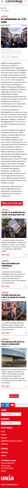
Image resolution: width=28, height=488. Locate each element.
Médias (5, 16)
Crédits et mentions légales (9, 485)
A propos (3, 435)
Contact (3, 471)
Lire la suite (6, 254)
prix (8, 57)
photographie (14, 57)
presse (3, 57)
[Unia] (7, 477)
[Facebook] (3, 405)
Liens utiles (4, 444)
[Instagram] (7, 405)
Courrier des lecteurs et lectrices (11, 441)
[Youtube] (12, 405)
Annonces (3, 455)
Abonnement (4, 452)
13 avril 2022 (7, 80)
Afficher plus (14, 396)
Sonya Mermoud (24, 25)
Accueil (3, 432)
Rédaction (4, 438)
